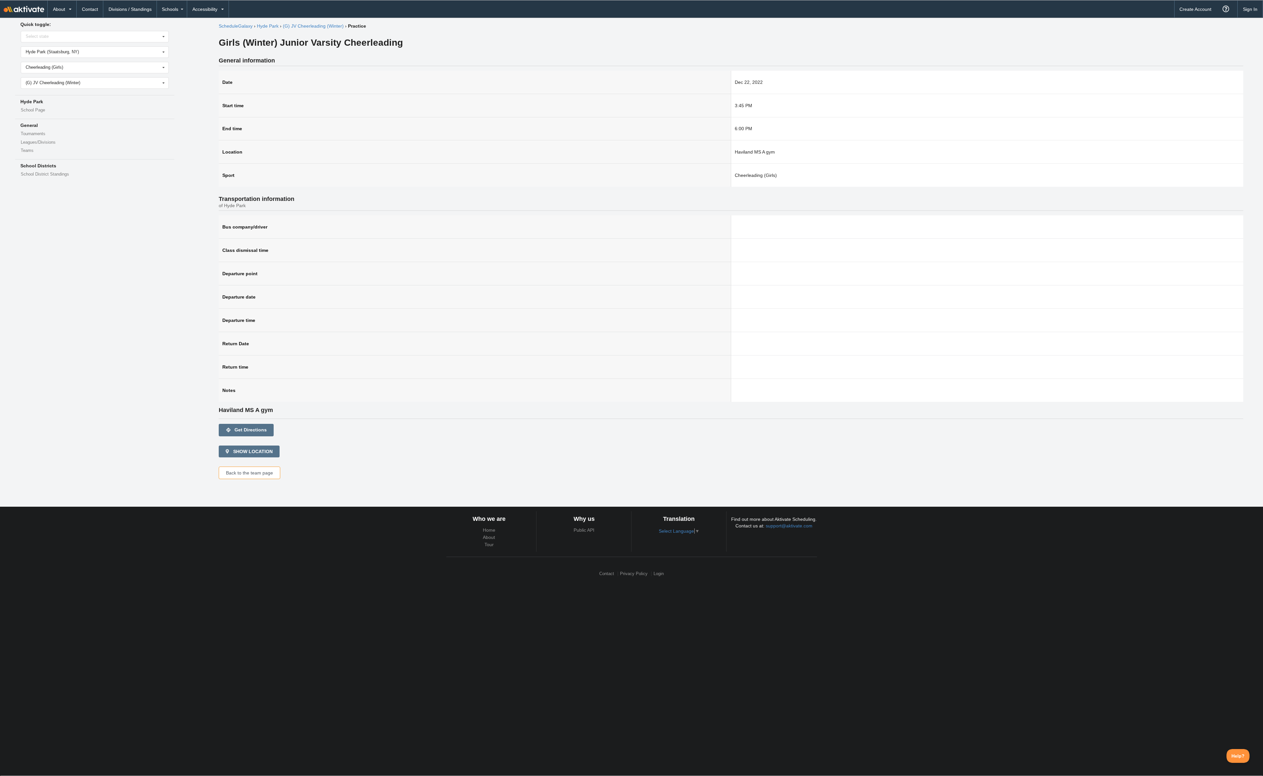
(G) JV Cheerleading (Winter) (313, 26)
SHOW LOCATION (252, 451)
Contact (90, 9)
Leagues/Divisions (38, 142)
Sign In (1250, 9)
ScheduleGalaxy (236, 26)
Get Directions (246, 430)
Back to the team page (249, 472)
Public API (584, 530)
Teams (27, 150)
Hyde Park (268, 26)
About (489, 537)
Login (659, 573)
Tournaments (33, 134)
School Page (33, 110)
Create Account (1195, 9)
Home (489, 530)
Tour (489, 544)
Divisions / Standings (130, 9)
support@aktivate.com (789, 525)
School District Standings (45, 174)
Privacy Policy (634, 573)
